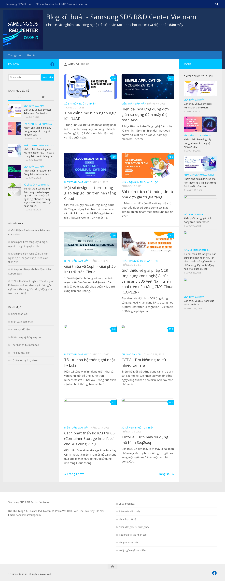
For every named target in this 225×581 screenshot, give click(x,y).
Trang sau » (165, 474)
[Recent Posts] (19, 97)
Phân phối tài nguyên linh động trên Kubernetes (37, 172)
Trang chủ (14, 55)
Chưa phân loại (19, 313)
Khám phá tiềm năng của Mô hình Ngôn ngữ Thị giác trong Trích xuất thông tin (39, 152)
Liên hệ (30, 55)
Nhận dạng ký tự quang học (140, 182)
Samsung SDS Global (18, 4)
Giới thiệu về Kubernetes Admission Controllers (38, 111)
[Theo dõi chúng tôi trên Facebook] (52, 64)
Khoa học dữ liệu (20, 329)
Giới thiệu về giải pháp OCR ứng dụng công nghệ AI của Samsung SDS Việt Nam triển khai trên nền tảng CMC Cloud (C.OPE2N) (147, 281)
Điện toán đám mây (134, 103)
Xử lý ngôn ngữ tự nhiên (80, 103)
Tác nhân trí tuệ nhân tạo (38, 123)
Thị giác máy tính (132, 354)
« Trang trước (74, 474)
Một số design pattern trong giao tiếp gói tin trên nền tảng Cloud (90, 193)
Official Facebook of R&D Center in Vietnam (62, 4)
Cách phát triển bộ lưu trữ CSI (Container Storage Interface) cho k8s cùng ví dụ (90, 438)
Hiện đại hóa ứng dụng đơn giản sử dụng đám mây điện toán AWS (146, 114)
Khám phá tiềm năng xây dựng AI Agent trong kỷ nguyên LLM (37, 131)
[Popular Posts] (42, 97)
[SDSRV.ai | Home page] (23, 30)
